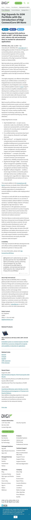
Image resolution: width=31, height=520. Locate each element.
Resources (4, 469)
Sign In (3, 485)
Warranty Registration (22, 464)
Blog (3, 472)
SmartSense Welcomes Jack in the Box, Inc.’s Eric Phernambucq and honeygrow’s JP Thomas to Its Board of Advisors (15, 391)
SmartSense (5, 463)
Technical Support (21, 448)
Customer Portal (20, 450)
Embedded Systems (21, 438)
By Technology (6, 442)
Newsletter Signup (8, 431)
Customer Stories (6, 474)
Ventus (3, 466)
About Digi (19, 472)
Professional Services (22, 444)
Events (3, 479)
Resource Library (6, 483)
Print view (4, 407)
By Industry (5, 438)
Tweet (21, 29)
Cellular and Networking (19, 441)
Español (4, 359)
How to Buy (5, 481)
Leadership (19, 485)
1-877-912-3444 (6, 423)
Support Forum (20, 457)
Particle (4, 461)
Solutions (4, 436)
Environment (19, 479)
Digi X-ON (4, 453)
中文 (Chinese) (6, 363)
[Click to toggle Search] (24, 3)
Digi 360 (4, 448)
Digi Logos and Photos (8, 476)
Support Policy (20, 459)
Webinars (4, 490)
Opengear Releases (25, 10)
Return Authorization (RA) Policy (22, 454)
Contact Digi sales (6, 427)
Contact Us (18, 3)
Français (4, 357)
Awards (18, 474)
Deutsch (4, 355)
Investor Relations (21, 483)
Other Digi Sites (20, 492)
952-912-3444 (5, 425)
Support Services (21, 461)
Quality (18, 497)
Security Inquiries (21, 423)
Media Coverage (20, 490)
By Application (5, 440)
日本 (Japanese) (6, 361)
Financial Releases (15, 10)
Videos (3, 488)
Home (3, 7)
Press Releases (14, 7)
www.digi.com (22, 48)
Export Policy (19, 481)
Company (8, 7)
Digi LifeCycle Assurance (8, 451)
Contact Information (7, 420)
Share (6, 29)
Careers (18, 476)
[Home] (6, 3)
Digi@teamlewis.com (7, 319)
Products (18, 436)
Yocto (21, 87)
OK (15, 517)
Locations (19, 488)
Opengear (4, 459)
